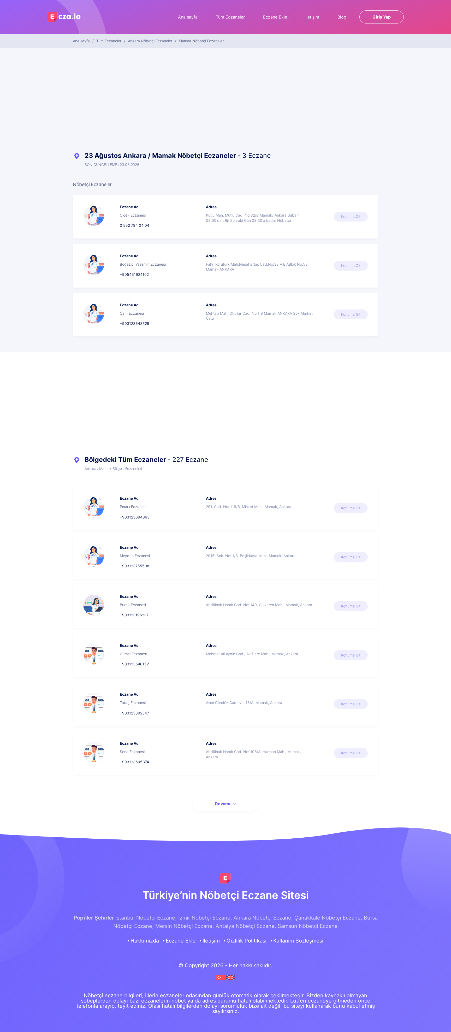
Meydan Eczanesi (135, 555)
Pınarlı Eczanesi (133, 506)
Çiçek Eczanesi (133, 215)
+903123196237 (134, 615)
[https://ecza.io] (225, 878)
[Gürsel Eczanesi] (93, 654)
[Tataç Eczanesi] (93, 703)
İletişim (312, 17)
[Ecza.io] (64, 19)
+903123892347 (134, 713)
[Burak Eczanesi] (93, 605)
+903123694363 (135, 517)
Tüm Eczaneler (230, 17)
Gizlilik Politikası (246, 940)
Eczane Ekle (275, 17)
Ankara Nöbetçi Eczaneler (150, 41)
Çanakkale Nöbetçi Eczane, (328, 918)
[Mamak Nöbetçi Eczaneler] (221, 980)
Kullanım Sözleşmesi (298, 940)
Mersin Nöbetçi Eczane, (184, 926)
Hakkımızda (144, 940)
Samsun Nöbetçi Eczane (308, 926)
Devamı (222, 803)
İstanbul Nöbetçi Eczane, (146, 918)
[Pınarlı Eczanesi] (93, 507)
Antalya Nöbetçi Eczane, (246, 926)
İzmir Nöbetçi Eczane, (205, 918)
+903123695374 (134, 762)
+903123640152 (134, 664)
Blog (341, 17)
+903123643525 (134, 323)
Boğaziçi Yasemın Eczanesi (143, 264)
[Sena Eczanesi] (93, 752)
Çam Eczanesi (132, 313)
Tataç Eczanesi (133, 702)
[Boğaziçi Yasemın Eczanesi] (93, 264)
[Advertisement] (225, 100)
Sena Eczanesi (132, 751)
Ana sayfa (188, 17)
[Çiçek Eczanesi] (93, 215)
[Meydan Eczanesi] (93, 556)
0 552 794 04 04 (134, 225)
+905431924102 (134, 274)
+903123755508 (134, 566)
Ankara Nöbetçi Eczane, (263, 918)
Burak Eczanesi (133, 605)
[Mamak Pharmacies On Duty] (230, 980)
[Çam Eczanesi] (93, 313)
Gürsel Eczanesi (133, 654)
